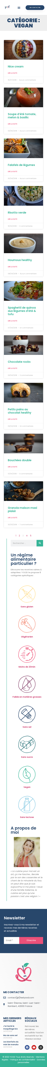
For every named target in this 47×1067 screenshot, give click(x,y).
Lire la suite (12, 73)
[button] (19, 7)
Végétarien (27, 636)
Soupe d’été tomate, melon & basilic (22, 115)
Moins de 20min (27, 666)
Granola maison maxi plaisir (22, 509)
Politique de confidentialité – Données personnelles (27, 1061)
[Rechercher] (40, 543)
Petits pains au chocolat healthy (19, 411)
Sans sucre (27, 757)
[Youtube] (34, 1047)
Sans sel (27, 726)
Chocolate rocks (19, 362)
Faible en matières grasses (27, 696)
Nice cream (16, 66)
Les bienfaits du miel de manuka (10, 1043)
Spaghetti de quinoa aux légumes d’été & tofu (22, 311)
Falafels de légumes (21, 165)
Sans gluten (27, 606)
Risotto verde (17, 212)
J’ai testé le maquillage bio (10, 1027)
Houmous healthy (20, 260)
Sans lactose (27, 817)
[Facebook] (27, 1047)
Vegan (27, 787)
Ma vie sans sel (10, 1035)
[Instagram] (40, 1047)
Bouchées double (19, 460)
